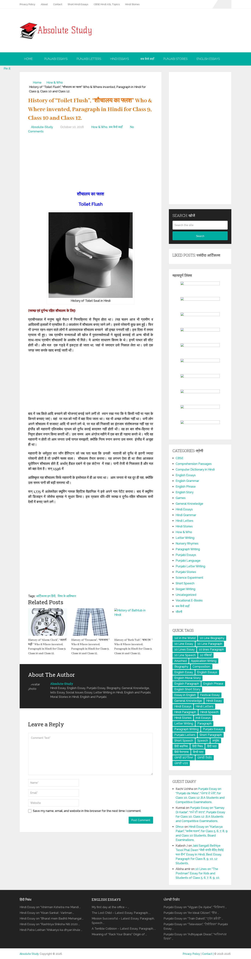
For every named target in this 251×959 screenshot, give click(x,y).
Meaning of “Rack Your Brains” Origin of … (119, 934)
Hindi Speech (209, 712)
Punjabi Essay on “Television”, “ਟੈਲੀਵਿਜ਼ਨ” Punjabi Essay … (196, 926)
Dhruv (180, 826)
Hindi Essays (119, 59)
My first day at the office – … (110, 907)
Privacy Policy (27, 4)
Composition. (202, 666)
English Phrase (186, 486)
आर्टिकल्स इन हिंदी (45, 596)
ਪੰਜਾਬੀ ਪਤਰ (181, 763)
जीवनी (179, 612)
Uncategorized (186, 594)
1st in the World (185, 638)
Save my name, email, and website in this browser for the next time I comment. (87, 811)
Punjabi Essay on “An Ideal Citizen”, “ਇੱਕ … (191, 913)
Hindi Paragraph (185, 712)
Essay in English (185, 695)
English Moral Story (187, 678)
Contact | (208, 953)
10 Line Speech (185, 655)
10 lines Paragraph (211, 649)
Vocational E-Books (189, 600)
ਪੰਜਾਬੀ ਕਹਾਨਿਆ (183, 757)
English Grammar (187, 481)
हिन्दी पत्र (198, 752)
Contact (57, 4)
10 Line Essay (183, 644)
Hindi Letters (184, 520)
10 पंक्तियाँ (206, 655)
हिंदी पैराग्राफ (181, 752)
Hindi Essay (214, 700)
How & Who (54, 82)
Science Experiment (189, 577)
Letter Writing (185, 538)
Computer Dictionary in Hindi (195, 469)
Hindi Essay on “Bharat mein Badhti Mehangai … (51, 918)
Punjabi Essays (55, 59)
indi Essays (203, 718)
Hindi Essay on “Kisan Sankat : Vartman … (47, 913)
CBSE (179, 458)
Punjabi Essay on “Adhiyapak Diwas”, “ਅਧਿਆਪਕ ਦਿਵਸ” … (195, 936)
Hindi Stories (132, 4)
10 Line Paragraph (209, 644)
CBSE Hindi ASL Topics (107, 4)
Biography (181, 666)
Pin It (7, 68)
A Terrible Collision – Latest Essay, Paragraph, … (124, 928)
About (44, 4)
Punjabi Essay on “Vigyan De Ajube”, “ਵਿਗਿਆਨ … (195, 907)
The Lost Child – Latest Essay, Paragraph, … (121, 913)
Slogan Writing (185, 589)
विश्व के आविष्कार (67, 596)
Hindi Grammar (186, 515)
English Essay (183, 672)
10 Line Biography (212, 638)
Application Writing (203, 661)
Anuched (180, 661)
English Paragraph (186, 683)
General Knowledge (189, 503)
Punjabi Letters (89, 59)
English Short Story (187, 689)
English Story (184, 492)
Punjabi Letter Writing (190, 566)
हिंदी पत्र (212, 746)
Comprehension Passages (194, 464)
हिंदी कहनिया (181, 746)
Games (181, 498)
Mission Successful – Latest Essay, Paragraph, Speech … (123, 921)
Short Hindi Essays (78, 4)
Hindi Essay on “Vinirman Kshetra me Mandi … (50, 907)
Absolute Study (29, 953)
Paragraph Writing (188, 549)
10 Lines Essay (184, 649)
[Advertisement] (90, 163)
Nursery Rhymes (187, 543)
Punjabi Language (188, 560)
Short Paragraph (211, 735)
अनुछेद (215, 740)
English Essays (208, 59)
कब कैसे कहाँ (147, 59)
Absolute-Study (42, 127)
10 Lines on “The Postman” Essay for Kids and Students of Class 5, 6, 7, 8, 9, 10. (198, 873)
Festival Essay (210, 695)
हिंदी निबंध (197, 746)
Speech (202, 740)
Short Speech (185, 583)
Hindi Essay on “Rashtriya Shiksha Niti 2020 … (50, 924)
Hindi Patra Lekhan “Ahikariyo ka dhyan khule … (51, 930)
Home (28, 59)
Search (200, 236)
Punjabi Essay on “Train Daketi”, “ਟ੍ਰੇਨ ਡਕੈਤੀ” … (193, 918)
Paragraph (204, 723)
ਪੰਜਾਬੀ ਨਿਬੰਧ (204, 757)
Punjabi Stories (175, 59)
